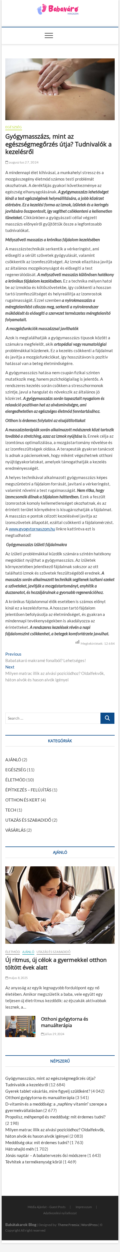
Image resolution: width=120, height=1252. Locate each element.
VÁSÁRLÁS (15, 830)
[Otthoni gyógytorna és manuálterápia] (20, 1026)
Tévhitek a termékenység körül (33, 1161)
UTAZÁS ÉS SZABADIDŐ (28, 819)
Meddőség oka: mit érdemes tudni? (37, 1142)
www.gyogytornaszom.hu (32, 528)
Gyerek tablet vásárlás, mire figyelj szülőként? (47, 1091)
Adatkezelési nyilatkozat (60, 1213)
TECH (10, 809)
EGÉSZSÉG (13, 127)
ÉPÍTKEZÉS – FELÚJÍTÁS (28, 789)
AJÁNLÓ (13, 759)
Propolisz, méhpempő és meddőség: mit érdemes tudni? (55, 1116)
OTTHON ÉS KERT (22, 799)
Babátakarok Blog (20, 1224)
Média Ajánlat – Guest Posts (47, 1207)
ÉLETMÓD (15, 779)
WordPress (89, 1225)
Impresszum (84, 1207)
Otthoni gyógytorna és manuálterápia (64, 1022)
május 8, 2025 (18, 978)
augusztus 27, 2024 (23, 162)
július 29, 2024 (54, 1034)
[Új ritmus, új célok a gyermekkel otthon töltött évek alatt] (60, 905)
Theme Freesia (68, 1225)
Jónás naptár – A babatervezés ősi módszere (46, 1155)
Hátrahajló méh (19, 1148)
